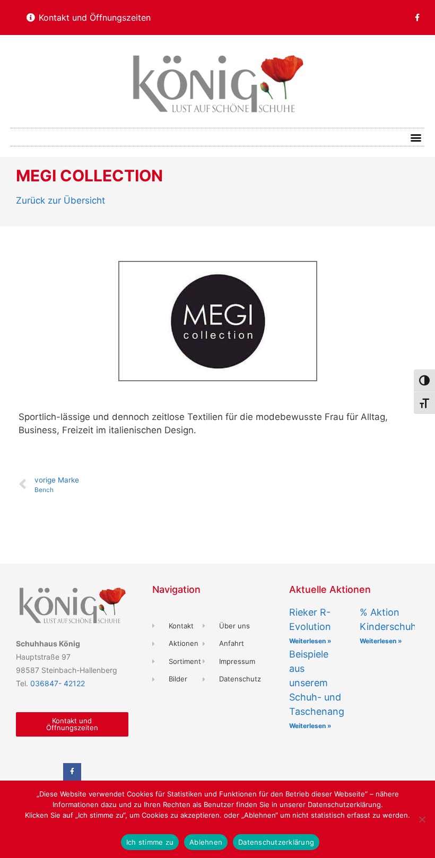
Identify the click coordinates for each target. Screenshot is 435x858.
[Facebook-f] (417, 17)
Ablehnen (205, 842)
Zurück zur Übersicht (60, 200)
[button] (415, 137)
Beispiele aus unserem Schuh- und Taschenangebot (327, 683)
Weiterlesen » (310, 641)
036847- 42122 (57, 683)
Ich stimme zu (149, 842)
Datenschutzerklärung (276, 842)
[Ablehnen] (421, 819)
